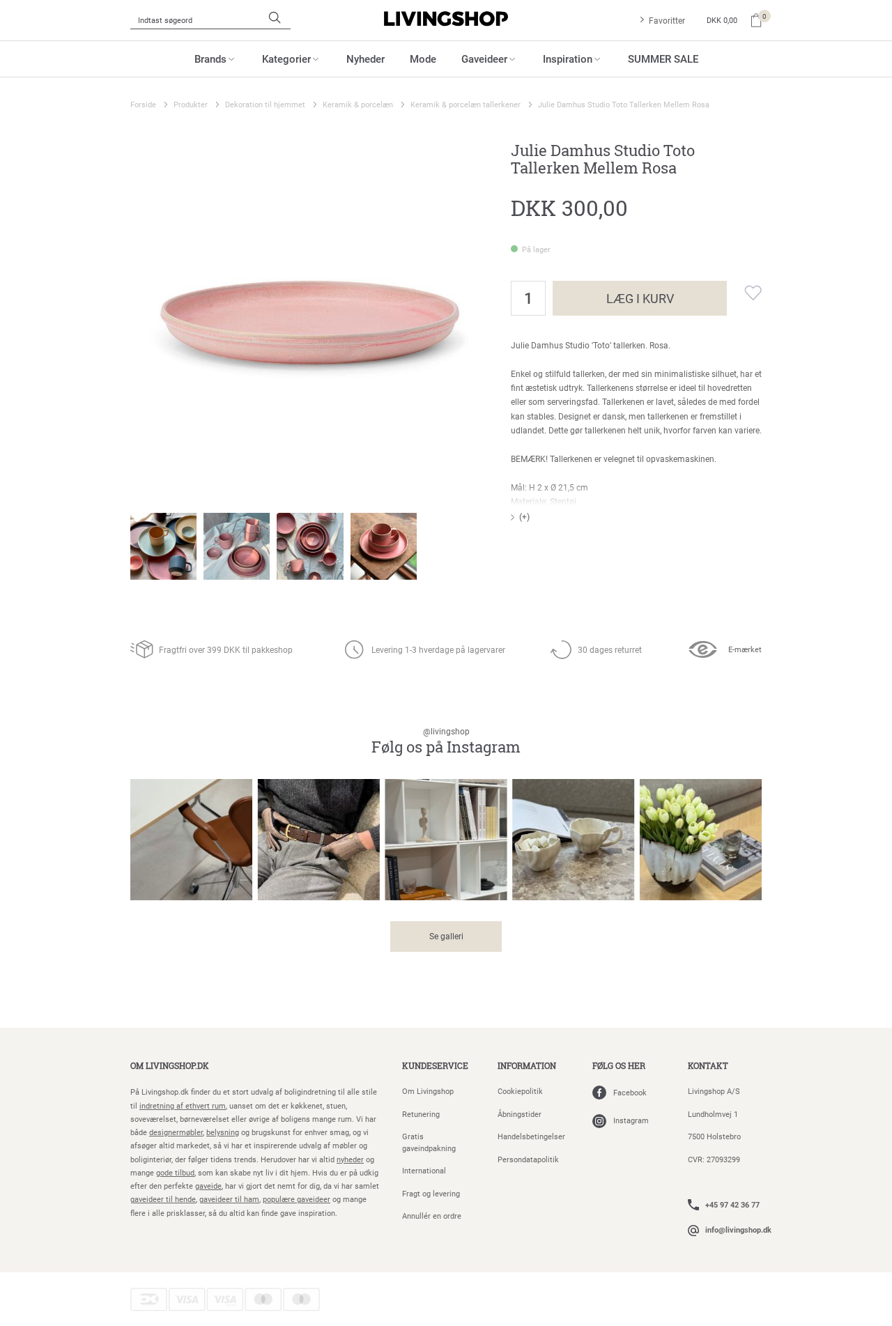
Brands (210, 58)
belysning (222, 1132)
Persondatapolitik (528, 1159)
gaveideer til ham (229, 1199)
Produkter (191, 104)
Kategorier (286, 58)
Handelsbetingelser (531, 1136)
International (424, 1170)
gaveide (208, 1185)
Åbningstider (519, 1114)
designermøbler (176, 1132)
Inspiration (567, 58)
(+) (524, 516)
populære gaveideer (296, 1199)
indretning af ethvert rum (182, 1105)
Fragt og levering (431, 1193)
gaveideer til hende (163, 1199)
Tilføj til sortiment (744, 292)
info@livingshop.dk (738, 1229)
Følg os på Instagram (446, 741)
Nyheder (365, 58)
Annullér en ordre (431, 1215)
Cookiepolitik (520, 1091)
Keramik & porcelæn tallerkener (465, 104)
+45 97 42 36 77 (732, 1204)
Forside (143, 104)
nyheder (350, 1159)
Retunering (421, 1114)
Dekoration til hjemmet (265, 104)
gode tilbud (175, 1172)
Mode (423, 58)
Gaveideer (484, 58)
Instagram (631, 1120)
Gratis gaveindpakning (429, 1142)
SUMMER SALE (663, 58)
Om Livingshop (428, 1091)
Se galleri (446, 935)
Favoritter (667, 20)
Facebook (630, 1092)
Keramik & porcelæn (358, 104)
